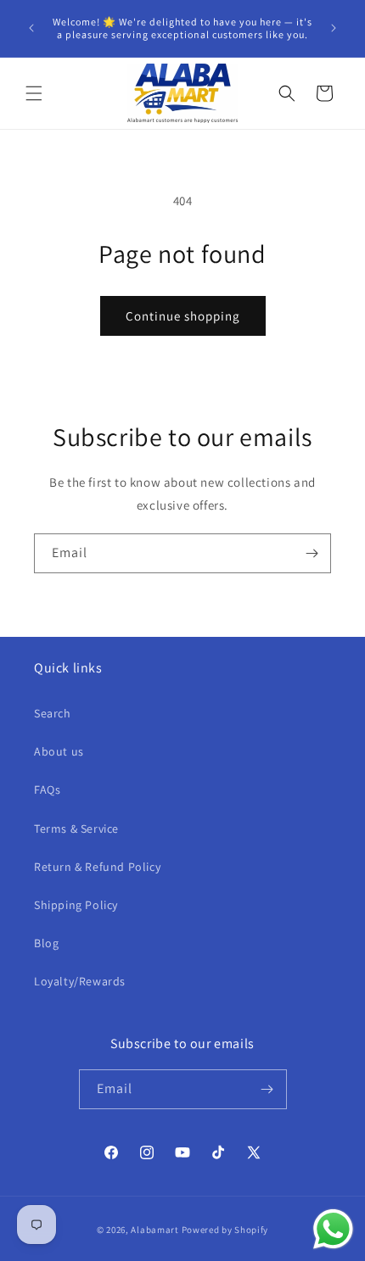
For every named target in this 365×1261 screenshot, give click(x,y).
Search (52, 713)
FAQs (47, 789)
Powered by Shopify (225, 1230)
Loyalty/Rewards (80, 981)
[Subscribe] (311, 553)
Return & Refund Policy (97, 866)
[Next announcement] (333, 28)
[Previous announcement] (31, 28)
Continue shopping (183, 316)
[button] (34, 93)
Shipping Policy (76, 904)
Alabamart (154, 1230)
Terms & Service (76, 828)
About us (59, 751)
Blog (46, 943)
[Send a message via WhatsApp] (333, 1229)
